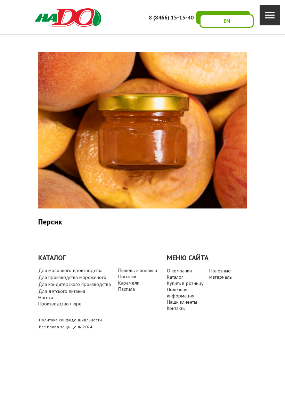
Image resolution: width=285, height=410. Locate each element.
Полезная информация (180, 292)
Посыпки (127, 276)
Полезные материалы (221, 274)
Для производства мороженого (72, 277)
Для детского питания (61, 291)
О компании (179, 271)
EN (226, 20)
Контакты (176, 308)
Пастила (126, 289)
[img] (68, 17)
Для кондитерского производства (74, 284)
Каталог (175, 277)
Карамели (128, 283)
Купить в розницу (185, 283)
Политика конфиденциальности (70, 319)
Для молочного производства (70, 270)
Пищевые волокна (137, 270)
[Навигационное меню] (270, 15)
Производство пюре (60, 304)
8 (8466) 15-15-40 (171, 17)
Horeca (45, 297)
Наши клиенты (182, 302)
